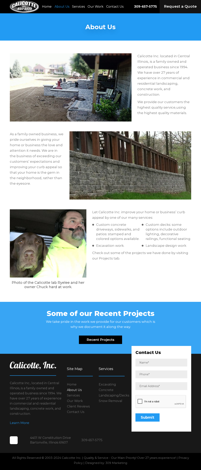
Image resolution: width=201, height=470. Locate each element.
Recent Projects (100, 340)
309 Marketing (116, 463)
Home (47, 6)
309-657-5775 (145, 6)
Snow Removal (110, 401)
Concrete (106, 390)
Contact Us (114, 6)
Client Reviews (78, 406)
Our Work (95, 6)
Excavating (107, 384)
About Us (62, 6)
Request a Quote (180, 6)
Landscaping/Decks (114, 395)
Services (78, 6)
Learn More (19, 423)
